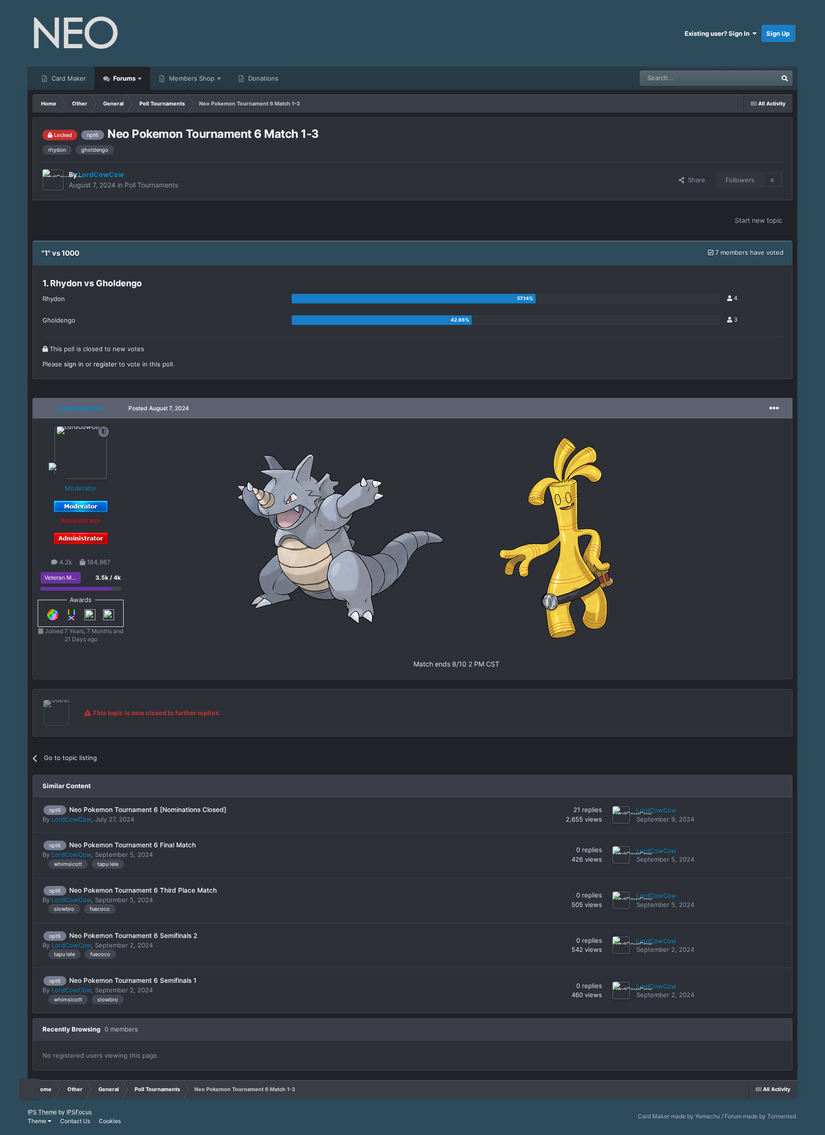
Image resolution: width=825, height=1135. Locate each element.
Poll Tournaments (151, 185)
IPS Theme (42, 1111)
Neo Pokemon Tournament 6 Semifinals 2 (133, 935)
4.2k (64, 562)
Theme (38, 1121)
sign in (74, 364)
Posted (158, 408)
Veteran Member (66, 577)
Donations (262, 78)
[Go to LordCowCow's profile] (52, 179)
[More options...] (773, 408)
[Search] (785, 78)
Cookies (110, 1121)
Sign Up (778, 33)
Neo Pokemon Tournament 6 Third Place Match (143, 890)
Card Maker (68, 78)
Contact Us (75, 1121)
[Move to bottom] (29, 1090)
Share (694, 180)
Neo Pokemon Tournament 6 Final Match (132, 845)
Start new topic (759, 220)
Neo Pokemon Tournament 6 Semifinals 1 (132, 980)
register (105, 364)
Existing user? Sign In (718, 33)
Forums (124, 78)
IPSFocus (79, 1111)
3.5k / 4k (108, 577)
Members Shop (190, 78)
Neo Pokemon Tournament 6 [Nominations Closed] (147, 809)
